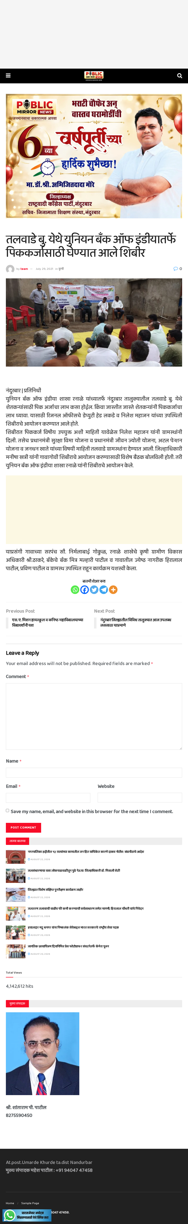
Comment (17, 676)
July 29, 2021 (44, 269)
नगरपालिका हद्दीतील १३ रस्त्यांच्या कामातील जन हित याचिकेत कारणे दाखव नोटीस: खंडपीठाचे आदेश (86, 851)
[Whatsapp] (75, 589)
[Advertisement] (94, 34)
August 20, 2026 (40, 935)
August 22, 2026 (40, 859)
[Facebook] (84, 589)
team (24, 269)
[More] (113, 589)
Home (10, 1203)
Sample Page (30, 1203)
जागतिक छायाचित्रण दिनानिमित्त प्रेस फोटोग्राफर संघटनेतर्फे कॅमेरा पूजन (68, 946)
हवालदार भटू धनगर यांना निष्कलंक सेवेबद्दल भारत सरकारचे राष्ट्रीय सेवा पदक (73, 927)
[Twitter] (94, 589)
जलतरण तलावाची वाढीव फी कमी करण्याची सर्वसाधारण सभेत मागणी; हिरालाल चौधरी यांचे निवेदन (85, 908)
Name (14, 761)
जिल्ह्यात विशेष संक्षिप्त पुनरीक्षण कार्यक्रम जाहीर (55, 889)
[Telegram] (103, 589)
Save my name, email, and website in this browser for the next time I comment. (92, 812)
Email (13, 786)
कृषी (61, 269)
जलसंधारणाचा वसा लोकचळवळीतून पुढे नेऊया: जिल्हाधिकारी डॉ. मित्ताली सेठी (74, 870)
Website (106, 786)
